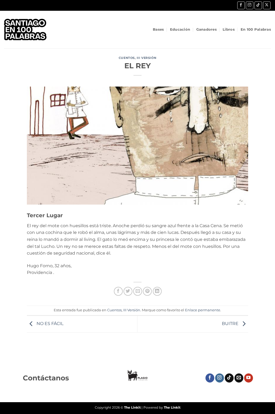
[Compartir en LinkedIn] (157, 291)
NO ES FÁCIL (49, 323)
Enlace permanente (202, 310)
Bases (158, 29)
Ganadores (206, 29)
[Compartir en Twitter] (128, 291)
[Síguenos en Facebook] (241, 5)
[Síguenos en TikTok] (258, 5)
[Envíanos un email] (238, 378)
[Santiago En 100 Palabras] (29, 29)
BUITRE (231, 323)
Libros (229, 29)
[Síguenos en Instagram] (250, 5)
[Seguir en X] (267, 5)
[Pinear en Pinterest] (147, 291)
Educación (180, 29)
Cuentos (127, 58)
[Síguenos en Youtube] (248, 378)
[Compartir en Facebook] (118, 291)
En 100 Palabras (256, 29)
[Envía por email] (137, 291)
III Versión (146, 58)
